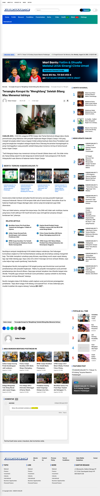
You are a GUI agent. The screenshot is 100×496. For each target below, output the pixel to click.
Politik (13, 17)
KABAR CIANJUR (17, 491)
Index (24, 2)
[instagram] (90, 2)
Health (64, 17)
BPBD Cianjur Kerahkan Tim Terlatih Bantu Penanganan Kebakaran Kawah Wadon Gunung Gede (20, 243)
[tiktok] (96, 2)
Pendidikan (29, 17)
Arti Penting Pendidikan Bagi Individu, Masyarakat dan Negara (95, 337)
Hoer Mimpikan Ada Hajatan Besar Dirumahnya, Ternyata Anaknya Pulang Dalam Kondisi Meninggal (95, 347)
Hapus (65, 412)
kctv (76, 382)
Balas (60, 412)
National (6, 469)
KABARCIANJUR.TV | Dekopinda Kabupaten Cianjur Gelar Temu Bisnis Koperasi (92, 244)
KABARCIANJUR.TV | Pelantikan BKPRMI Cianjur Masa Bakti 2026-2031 (92, 257)
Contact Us (17, 2)
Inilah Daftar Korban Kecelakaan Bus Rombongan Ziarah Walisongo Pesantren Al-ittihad (95, 357)
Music (74, 17)
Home (4, 2)
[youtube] (93, 2)
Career (95, 458)
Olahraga (84, 17)
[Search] (57, 10)
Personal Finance (8, 483)
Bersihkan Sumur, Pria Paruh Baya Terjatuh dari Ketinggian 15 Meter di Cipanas (20, 227)
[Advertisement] (50, 38)
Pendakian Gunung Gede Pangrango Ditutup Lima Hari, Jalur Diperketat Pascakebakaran (43, 388)
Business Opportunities (10, 480)
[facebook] (84, 2)
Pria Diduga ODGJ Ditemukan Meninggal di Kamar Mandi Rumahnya (27, 388)
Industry (6, 476)
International (7, 22)
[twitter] (87, 2)
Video (57, 17)
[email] (19, 328)
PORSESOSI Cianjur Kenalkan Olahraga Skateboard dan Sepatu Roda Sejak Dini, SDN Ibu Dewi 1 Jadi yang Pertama (91, 215)
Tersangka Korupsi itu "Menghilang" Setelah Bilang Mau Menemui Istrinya (29, 87)
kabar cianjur (7, 322)
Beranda (4, 87)
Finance (6, 471)
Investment (7, 473)
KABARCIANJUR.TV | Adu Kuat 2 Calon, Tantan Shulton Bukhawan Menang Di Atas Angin (92, 232)
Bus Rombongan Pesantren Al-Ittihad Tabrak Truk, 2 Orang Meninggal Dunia (95, 327)
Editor (29, 2)
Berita (49, 17)
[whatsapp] (12, 328)
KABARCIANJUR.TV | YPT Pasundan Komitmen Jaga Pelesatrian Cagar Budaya (92, 199)
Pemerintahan (40, 17)
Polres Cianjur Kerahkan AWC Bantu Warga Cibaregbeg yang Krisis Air (51, 234)
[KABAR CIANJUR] (17, 12)
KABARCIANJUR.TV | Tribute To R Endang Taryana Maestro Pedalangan (92, 147)
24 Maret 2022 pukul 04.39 (61, 403)
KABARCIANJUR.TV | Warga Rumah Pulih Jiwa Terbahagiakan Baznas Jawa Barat (92, 269)
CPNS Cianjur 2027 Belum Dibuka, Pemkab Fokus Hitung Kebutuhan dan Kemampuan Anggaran (51, 243)
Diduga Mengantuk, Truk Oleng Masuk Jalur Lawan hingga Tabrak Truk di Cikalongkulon (8, 388)
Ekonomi (21, 17)
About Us (10, 2)
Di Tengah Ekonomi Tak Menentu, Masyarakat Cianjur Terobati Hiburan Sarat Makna (66, 54)
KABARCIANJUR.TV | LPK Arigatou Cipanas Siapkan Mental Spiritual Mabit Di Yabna (92, 176)
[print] (16, 328)
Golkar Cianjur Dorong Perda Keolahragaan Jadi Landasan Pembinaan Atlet (18, 235)
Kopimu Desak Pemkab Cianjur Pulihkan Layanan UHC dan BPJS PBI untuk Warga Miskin (51, 227)
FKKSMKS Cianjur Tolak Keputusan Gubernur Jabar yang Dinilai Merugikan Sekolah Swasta (95, 317)
